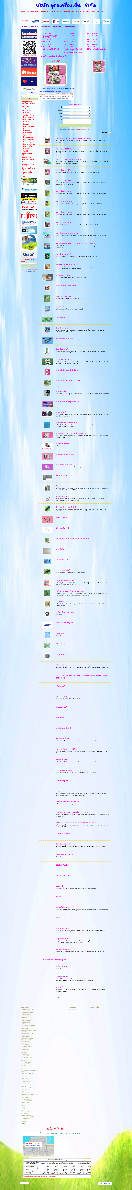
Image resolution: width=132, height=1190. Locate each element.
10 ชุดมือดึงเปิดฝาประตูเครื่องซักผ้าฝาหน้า (67, 370)
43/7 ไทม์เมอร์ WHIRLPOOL (64, 201)
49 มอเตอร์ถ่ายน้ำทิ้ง (62, 707)
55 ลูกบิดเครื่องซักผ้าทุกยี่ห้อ (64, 770)
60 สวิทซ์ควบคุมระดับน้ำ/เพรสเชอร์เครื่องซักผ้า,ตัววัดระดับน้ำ (73, 812)
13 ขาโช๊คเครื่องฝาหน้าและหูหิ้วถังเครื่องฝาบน (68, 402)
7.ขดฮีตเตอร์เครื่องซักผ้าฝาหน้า (64, 338)
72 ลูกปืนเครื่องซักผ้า (62, 939)
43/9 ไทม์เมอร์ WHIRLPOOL (64, 223)
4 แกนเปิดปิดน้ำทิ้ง (61, 307)
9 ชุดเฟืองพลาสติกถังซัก (63, 359)
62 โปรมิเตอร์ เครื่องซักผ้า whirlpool (66, 844)
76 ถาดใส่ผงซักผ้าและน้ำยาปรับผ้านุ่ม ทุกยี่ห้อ (53, 960)
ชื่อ (61, 107)
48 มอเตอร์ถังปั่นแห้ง (61, 696)
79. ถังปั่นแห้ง (59, 987)
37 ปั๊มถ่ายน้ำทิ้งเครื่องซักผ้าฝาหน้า (65, 612)
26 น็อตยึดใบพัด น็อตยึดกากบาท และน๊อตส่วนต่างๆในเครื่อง (72, 538)
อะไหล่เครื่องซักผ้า (46, 30)
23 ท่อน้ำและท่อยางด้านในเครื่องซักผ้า (66, 507)
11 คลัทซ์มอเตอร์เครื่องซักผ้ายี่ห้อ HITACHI (68, 380)
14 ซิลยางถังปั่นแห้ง (61, 412)
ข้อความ (60, 119)
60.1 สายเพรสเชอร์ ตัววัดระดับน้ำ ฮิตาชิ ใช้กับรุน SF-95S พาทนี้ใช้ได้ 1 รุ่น (76, 823)
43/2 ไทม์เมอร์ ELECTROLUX (64, 149)
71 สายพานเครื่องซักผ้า (62, 928)
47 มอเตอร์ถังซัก (60, 686)
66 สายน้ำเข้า (59, 886)
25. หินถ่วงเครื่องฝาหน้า (62, 528)
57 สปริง (58, 791)
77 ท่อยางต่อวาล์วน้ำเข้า (62, 966)
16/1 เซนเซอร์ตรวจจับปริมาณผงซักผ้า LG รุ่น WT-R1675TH (73, 433)
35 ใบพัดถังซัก (60, 602)
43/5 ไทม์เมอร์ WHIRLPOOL (64, 180)
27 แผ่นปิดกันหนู (60, 549)
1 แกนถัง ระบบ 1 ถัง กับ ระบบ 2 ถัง (65, 265)
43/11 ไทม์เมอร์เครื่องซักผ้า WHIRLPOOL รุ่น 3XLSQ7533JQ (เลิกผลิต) (76, 244)
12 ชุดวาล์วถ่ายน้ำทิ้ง (61, 391)
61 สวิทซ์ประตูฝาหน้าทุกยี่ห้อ (64, 833)
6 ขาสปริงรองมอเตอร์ (62, 328)
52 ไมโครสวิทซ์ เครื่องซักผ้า (63, 739)
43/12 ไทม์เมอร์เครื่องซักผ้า (63, 254)
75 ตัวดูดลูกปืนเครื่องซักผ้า (63, 949)
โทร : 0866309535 (29, 93)
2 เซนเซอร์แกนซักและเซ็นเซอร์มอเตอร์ (66, 286)
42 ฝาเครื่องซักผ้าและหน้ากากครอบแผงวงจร (68, 665)
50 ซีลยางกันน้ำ (60, 717)
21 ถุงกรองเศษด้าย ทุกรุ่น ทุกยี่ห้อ (65, 486)
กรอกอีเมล (23, 261)
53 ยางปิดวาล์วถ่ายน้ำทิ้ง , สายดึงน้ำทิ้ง (66, 749)
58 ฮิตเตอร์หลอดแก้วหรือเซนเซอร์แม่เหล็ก (67, 802)
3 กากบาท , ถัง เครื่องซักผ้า (63, 296)
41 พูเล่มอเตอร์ (60, 654)
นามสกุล (60, 110)
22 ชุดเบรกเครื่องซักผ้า (62, 496)
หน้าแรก (40, 30)
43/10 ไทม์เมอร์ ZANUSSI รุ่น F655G (67, 233)
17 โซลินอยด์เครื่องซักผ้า (63, 444)
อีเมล (61, 116)
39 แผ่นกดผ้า (60, 633)
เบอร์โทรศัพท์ (59, 113)
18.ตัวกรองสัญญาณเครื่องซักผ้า (65, 454)
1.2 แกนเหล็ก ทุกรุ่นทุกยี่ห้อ (63, 275)
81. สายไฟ (59, 998)
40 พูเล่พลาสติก (60, 644)
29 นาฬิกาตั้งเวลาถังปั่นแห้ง (63, 570)
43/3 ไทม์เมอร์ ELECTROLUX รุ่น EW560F (68, 159)
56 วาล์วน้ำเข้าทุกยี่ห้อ (62, 781)
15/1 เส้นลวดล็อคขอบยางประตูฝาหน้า (66, 423)
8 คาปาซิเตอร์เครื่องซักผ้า (63, 349)
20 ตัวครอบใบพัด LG (62, 475)
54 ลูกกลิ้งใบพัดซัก (61, 760)
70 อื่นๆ (58, 918)
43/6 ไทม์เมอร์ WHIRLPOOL (64, 191)
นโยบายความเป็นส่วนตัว (28, 271)
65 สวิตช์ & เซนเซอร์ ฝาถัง (63, 875)
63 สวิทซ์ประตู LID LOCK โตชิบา (65, 854)
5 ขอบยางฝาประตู (61, 317)
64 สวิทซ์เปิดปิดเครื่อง (62, 865)
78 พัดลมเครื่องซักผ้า (62, 977)
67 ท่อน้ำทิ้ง (59, 896)
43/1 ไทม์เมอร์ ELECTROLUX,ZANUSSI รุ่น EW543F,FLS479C (74, 138)
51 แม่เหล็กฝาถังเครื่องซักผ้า (63, 728)
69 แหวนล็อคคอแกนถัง (62, 907)
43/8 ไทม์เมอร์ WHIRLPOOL (64, 212)
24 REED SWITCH (61, 517)
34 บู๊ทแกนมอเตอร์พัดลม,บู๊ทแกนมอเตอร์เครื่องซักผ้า (70, 591)
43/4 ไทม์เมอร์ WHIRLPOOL (64, 170)
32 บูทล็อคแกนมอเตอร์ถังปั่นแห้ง (65, 581)
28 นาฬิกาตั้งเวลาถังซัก (62, 559)
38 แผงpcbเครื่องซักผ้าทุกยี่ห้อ (64, 623)
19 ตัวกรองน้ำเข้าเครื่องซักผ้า (64, 465)
